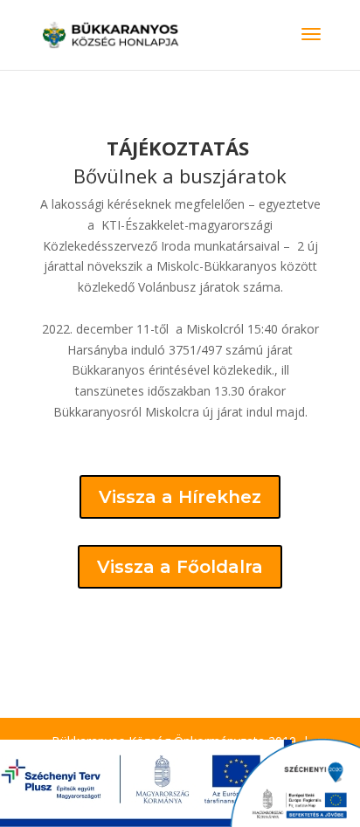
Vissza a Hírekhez (180, 496)
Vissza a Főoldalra (180, 566)
